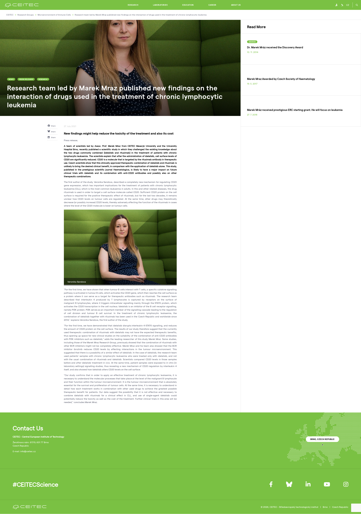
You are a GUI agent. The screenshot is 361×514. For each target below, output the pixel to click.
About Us (236, 5)
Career (212, 5)
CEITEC (9, 15)
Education (188, 5)
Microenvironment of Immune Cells (54, 15)
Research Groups (25, 15)
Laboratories (160, 5)
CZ (347, 5)
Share (53, 126)
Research (133, 5)
